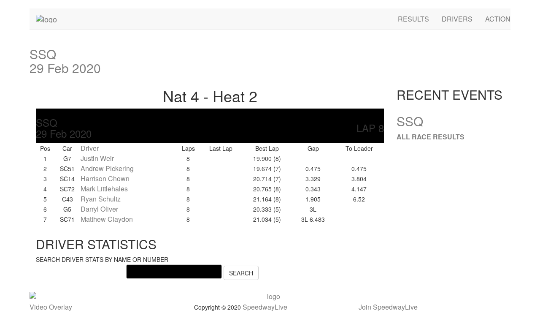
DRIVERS (457, 19)
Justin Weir (97, 158)
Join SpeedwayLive (388, 307)
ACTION (497, 19)
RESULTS (413, 19)
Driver (90, 148)
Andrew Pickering (107, 168)
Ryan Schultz (101, 199)
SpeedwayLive (265, 307)
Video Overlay (51, 307)
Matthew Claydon (107, 219)
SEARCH (241, 273)
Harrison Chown (105, 178)
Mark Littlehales (104, 188)
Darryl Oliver (99, 209)
